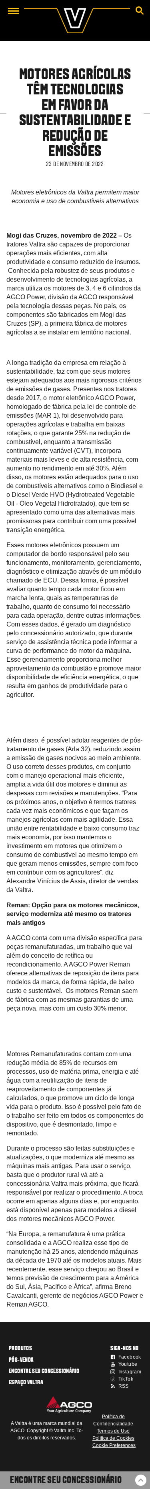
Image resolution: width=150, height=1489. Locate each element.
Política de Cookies (113, 1438)
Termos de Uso (113, 1431)
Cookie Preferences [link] (114, 1445)
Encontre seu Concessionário (66, 1480)
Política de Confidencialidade (113, 1420)
